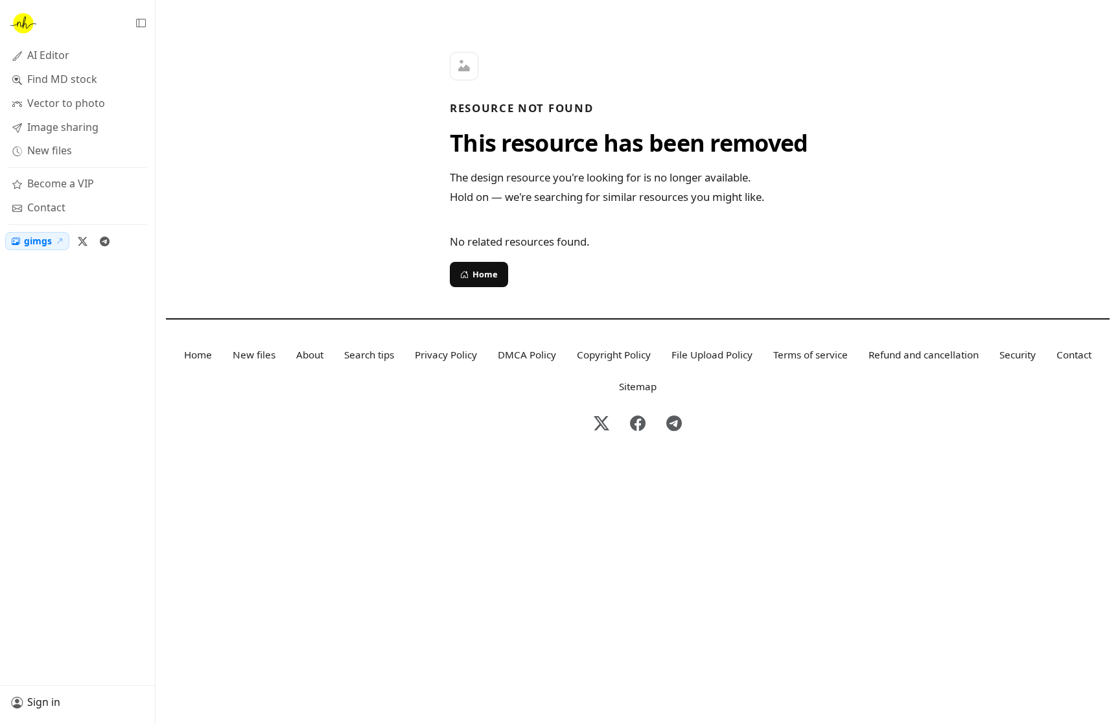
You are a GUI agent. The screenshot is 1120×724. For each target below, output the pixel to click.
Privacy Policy (446, 354)
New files (254, 354)
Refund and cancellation (924, 354)
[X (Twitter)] (82, 241)
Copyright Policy (614, 354)
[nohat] (22, 23)
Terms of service (810, 354)
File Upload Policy (711, 354)
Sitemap (638, 386)
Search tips (369, 354)
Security (1017, 354)
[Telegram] (104, 241)
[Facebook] (638, 424)
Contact (1073, 354)
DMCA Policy (527, 354)
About (309, 354)
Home (485, 274)
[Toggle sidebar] (141, 23)
